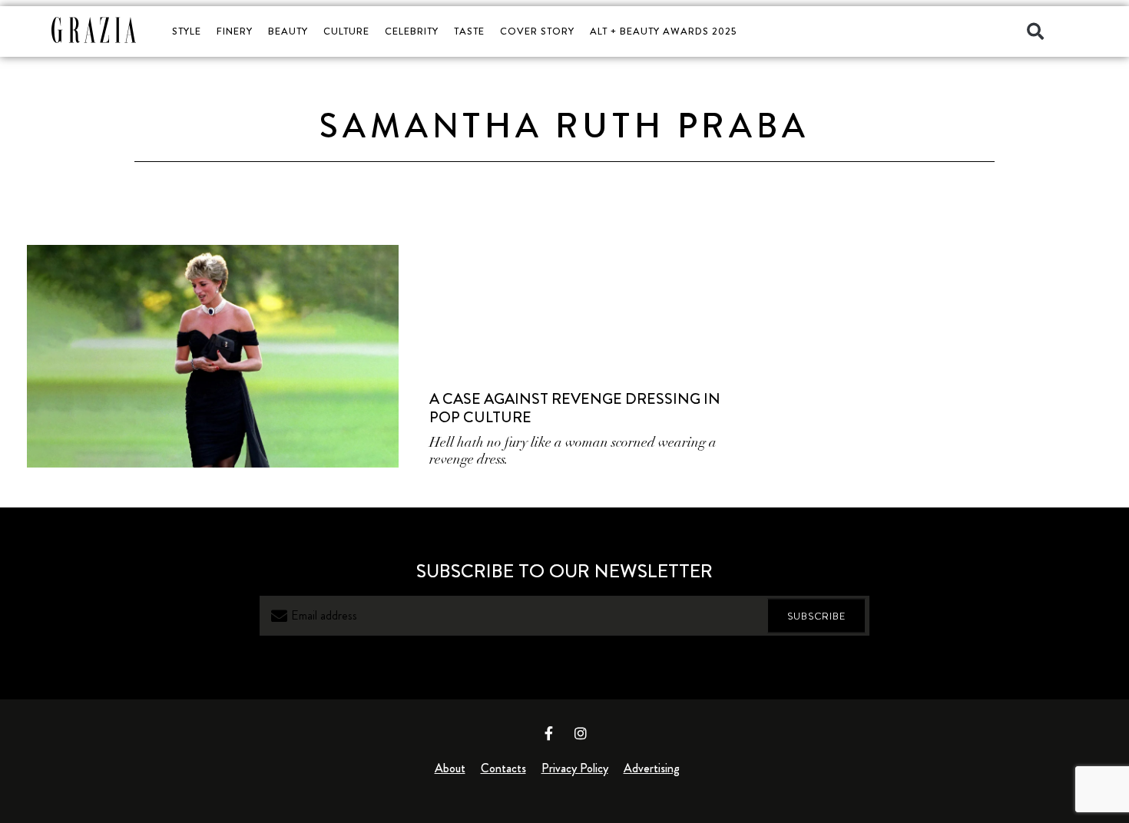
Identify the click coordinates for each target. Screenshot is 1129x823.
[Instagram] (580, 733)
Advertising (652, 768)
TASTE (469, 31)
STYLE (186, 31)
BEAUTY (288, 31)
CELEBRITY (412, 31)
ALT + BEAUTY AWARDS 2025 (663, 31)
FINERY (235, 31)
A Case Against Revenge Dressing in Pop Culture (574, 408)
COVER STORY (537, 31)
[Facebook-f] (549, 733)
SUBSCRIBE (816, 616)
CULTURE (346, 31)
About (450, 768)
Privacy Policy (574, 768)
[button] (1035, 31)
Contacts (503, 768)
